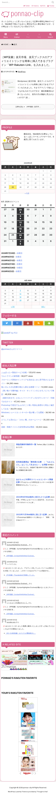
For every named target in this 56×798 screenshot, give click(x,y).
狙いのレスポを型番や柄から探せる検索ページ (20, 387)
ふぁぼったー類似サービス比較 (14, 372)
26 (20, 300)
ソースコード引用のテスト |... (17, 603)
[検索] (53, 2)
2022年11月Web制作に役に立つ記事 (31, 514)
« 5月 (27, 193)
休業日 (19, 253)
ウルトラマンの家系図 (10, 376)
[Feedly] (49, 323)
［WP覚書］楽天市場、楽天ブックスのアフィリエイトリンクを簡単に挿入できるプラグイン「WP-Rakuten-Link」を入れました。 (27, 61)
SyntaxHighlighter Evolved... (18, 545)
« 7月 (13, 307)
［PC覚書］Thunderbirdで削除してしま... (20, 575)
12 (20, 294)
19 (20, 297)
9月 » (43, 307)
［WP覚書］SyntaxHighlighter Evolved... (20, 556)
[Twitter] (7, 323)
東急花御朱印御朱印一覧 (26, 444)
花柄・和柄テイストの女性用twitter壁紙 (17, 427)
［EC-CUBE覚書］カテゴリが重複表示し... (20, 633)
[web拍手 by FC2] (9, 333)
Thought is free (42, 792)
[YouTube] (28, 323)
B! (35, 6)
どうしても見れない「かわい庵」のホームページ (21, 420)
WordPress (22, 72)
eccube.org (11, 622)
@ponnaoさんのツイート (11, 349)
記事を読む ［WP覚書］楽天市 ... (28, 107)
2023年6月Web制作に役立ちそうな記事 (33, 497)
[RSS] (38, 323)
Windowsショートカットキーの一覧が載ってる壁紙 (22, 412)
